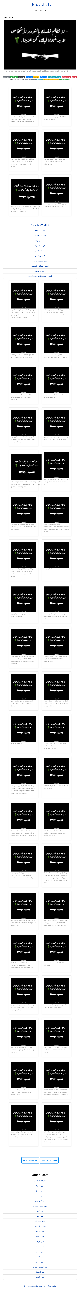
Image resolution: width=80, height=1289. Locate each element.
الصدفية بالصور (40, 251)
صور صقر (36, 77)
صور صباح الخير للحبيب (54, 77)
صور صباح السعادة (30, 79)
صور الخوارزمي (40, 1201)
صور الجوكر (40, 1252)
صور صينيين (6, 77)
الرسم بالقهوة (40, 230)
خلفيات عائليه (40, 4)
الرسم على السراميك (40, 235)
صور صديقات (43, 77)
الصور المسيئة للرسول (40, 261)
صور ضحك (13, 79)
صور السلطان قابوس (40, 1267)
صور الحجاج (40, 1191)
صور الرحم (40, 1241)
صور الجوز (40, 1211)
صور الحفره (40, 1231)
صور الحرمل (40, 1272)
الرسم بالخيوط (40, 246)
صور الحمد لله (40, 1221)
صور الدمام (40, 1247)
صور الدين (40, 1216)
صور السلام (40, 1196)
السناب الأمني (40, 271)
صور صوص (22, 77)
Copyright (52, 1286)
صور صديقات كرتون (65, 79)
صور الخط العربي (40, 1226)
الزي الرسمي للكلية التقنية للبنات (40, 276)
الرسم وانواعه (40, 240)
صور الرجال (40, 1262)
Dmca (26, 1286)
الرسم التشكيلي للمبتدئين (40, 266)
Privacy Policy (41, 1286)
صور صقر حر (20, 79)
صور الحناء (40, 1277)
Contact (32, 1286)
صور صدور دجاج (66, 77)
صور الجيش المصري (40, 1206)
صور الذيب (40, 1257)
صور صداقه (29, 77)
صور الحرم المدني (40, 1180)
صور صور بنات (54, 79)
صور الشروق (40, 1185)
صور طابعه (39, 79)
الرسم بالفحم (40, 256)
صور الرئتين (40, 1236)
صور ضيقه (46, 79)
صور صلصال (14, 77)
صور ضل (74, 77)
